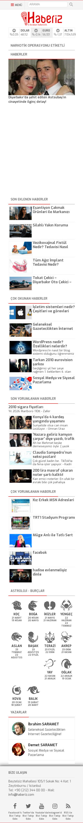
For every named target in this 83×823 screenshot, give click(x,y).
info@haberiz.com (21, 795)
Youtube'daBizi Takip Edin (41, 815)
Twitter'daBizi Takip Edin (28, 815)
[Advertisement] (41, 151)
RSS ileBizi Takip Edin (68, 815)
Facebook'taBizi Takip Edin (15, 815)
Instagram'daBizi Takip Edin (55, 815)
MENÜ (18, 5)
